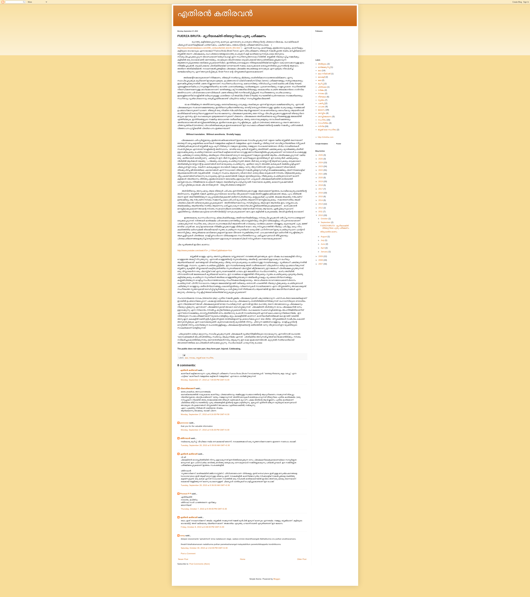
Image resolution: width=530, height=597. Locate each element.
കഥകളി (321, 77)
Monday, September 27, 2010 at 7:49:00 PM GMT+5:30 (205, 380)
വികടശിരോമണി (187, 388)
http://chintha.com (325, 137)
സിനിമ (321, 126)
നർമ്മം (321, 90)
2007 (320, 264)
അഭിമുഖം (322, 64)
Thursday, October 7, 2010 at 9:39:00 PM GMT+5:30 (204, 509)
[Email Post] (184, 355)
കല (186, 358)
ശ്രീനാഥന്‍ (185, 438)
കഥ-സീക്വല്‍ (324, 74)
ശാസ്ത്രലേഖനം (325, 116)
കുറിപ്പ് (321, 83)
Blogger (276, 579)
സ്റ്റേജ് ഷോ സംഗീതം (205, 358)
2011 (320, 211)
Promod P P (185, 494)
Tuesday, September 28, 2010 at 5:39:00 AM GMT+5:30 (205, 445)
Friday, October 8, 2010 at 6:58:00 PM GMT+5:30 (202, 527)
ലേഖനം (321, 110)
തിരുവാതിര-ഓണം (328, 232)
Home (242, 559)
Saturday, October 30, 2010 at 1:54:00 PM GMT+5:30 (204, 548)
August (324, 236)
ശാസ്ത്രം (321, 113)
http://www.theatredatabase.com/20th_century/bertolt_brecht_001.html (208, 48)
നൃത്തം (321, 100)
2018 (320, 185)
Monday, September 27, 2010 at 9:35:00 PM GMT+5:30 (205, 430)
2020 (320, 177)
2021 (320, 174)
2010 (320, 215)
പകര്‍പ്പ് (321, 103)
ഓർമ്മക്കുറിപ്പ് (324, 67)
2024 (320, 162)
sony (182, 535)
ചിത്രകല (322, 87)
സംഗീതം (322, 120)
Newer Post (183, 559)
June (323, 244)
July (323, 240)
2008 (320, 260)
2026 (320, 155)
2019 (320, 181)
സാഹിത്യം (323, 123)
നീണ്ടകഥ (322, 97)
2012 (320, 208)
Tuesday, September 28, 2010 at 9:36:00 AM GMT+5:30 (205, 485)
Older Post (301, 559)
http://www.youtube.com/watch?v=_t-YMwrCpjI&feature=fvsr (204, 250)
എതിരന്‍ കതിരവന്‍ (215, 13)
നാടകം (192, 358)
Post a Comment (188, 553)
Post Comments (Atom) (199, 564)
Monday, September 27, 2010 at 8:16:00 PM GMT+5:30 (205, 414)
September (326, 222)
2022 (320, 170)
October (324, 218)
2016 (320, 193)
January (324, 251)
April (323, 248)
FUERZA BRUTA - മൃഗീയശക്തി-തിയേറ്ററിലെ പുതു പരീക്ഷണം (334, 227)
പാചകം (321, 106)
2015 (320, 196)
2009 (320, 256)
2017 (320, 189)
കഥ (319, 70)
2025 (320, 159)
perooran (184, 423)
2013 (320, 204)
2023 (320, 166)
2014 (320, 200)
